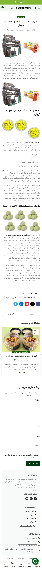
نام (38, 426)
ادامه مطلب (21, 373)
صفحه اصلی (29, 511)
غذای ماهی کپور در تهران (32, 142)
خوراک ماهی (21, 17)
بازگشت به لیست (21, 314)
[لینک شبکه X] (24, 2)
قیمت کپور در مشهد (12, 297)
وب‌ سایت (37, 445)
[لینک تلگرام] (15, 2)
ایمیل (38, 436)
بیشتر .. (33, 490)
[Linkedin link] (18, 2)
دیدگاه (37, 400)
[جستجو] (12, 8)
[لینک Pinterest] (21, 2)
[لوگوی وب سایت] (23, 8)
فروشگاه (31, 515)
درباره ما (31, 522)
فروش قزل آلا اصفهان (30, 297)
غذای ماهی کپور (17, 352)
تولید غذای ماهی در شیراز (29, 293)
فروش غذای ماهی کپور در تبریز (21, 356)
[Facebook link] (26, 2)
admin (29, 30)
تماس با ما (30, 518)
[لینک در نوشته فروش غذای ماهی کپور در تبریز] (21, 339)
